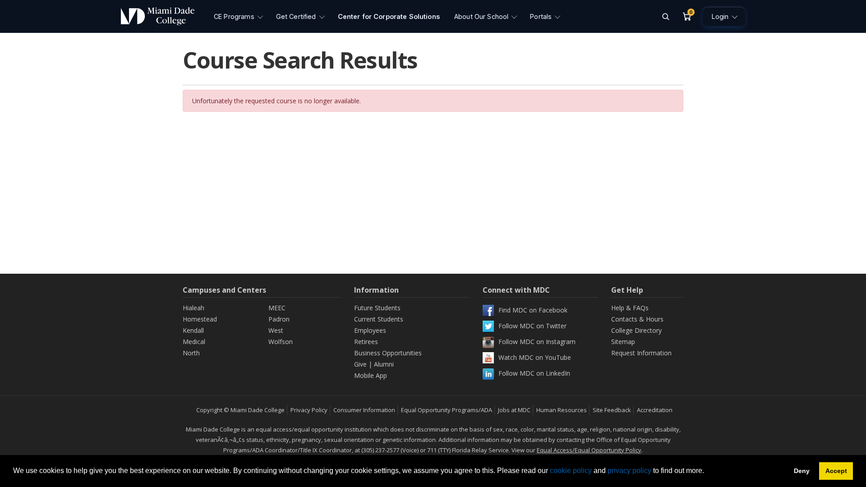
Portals (541, 16)
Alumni (384, 364)
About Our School (481, 16)
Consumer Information (364, 410)
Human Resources (561, 410)
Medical (194, 341)
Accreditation (655, 410)
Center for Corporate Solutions (389, 16)
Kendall (193, 330)
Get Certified (296, 16)
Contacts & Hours (637, 319)
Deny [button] (802, 470)
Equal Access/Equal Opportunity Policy (589, 450)
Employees (370, 330)
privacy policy (629, 470)
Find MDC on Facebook (532, 310)
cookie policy (571, 470)
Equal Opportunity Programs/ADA (446, 410)
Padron (279, 319)
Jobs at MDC (514, 410)
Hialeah (193, 307)
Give (360, 364)
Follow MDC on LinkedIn (534, 373)
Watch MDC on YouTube (534, 357)
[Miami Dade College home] (157, 16)
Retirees (366, 341)
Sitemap (623, 341)
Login (720, 16)
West (275, 330)
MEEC (277, 307)
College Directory (636, 330)
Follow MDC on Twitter (532, 326)
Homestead (200, 319)
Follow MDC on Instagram (537, 341)
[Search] (665, 16)
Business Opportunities (388, 353)
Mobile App (370, 375)
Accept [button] (836, 470)
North (191, 353)
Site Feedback (612, 410)
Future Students (377, 307)
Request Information (641, 353)
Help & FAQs (630, 307)
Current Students (378, 319)
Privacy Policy (308, 410)
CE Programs (234, 16)
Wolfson (280, 341)
